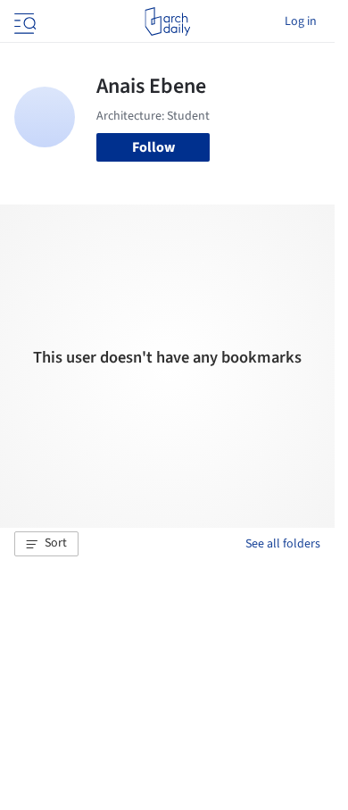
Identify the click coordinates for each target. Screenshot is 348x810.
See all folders (282, 544)
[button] (46, 543)
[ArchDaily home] (167, 21)
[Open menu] (23, 21)
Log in (301, 21)
